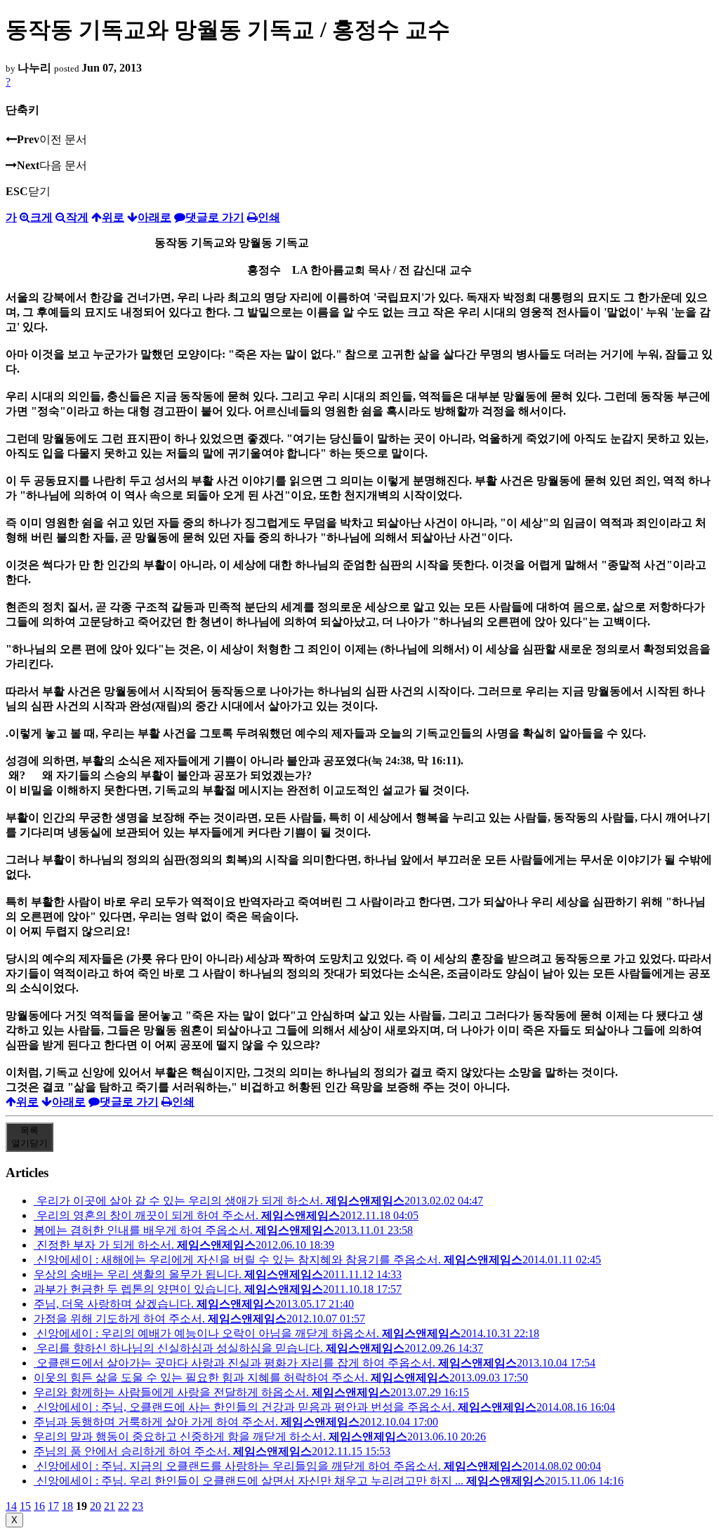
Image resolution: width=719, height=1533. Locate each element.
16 (39, 1506)
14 (11, 1506)
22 (123, 1506)
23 (137, 1506)
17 (53, 1506)
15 (25, 1506)
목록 (29, 1136)
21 (109, 1506)
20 (95, 1506)
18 (67, 1506)
